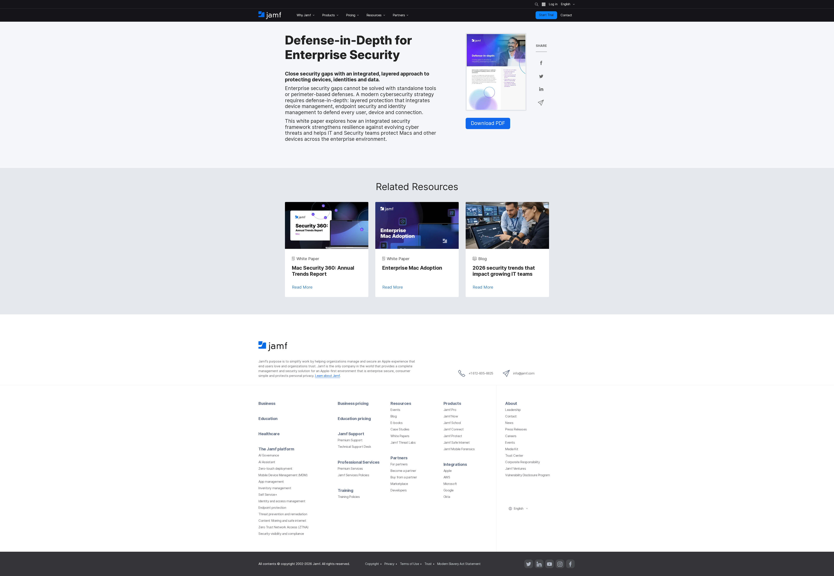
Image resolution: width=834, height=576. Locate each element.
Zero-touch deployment (275, 469)
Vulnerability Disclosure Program (527, 475)
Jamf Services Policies (353, 475)
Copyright (372, 564)
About (511, 403)
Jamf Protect (452, 436)
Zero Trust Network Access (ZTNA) (283, 527)
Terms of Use (409, 564)
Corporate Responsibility (522, 462)
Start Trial (546, 15)
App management (271, 482)
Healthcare (269, 433)
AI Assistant (266, 462)
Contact (511, 416)
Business (266, 403)
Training (345, 490)
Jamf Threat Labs (403, 443)
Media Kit (511, 449)
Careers (510, 436)
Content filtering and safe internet (282, 521)
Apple (447, 471)
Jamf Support (351, 433)
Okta (446, 497)
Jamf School (452, 423)
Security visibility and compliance (281, 534)
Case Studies (400, 429)
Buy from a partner (404, 477)
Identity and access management (281, 501)
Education (268, 418)
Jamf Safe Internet (456, 443)
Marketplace (399, 484)
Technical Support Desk (354, 447)
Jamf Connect (453, 429)
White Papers (400, 436)
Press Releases (516, 429)
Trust (428, 564)
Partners (399, 457)
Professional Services (358, 462)
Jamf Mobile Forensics (459, 449)
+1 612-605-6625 (481, 373)
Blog (394, 416)
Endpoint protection (272, 508)
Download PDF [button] (488, 123)
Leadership (513, 410)
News (509, 423)
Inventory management (274, 488)
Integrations (455, 464)
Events (395, 410)
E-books (396, 423)
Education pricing (354, 418)
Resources (401, 403)
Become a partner (403, 471)
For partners (399, 464)
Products (452, 403)
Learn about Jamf (327, 376)
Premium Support (350, 440)
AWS (446, 477)
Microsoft (450, 484)
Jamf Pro (449, 410)
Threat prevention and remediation (282, 514)
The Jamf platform (276, 448)
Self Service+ (267, 495)
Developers (399, 490)
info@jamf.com (523, 373)
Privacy (389, 564)
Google (448, 490)
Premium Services (350, 469)
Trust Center (514, 456)
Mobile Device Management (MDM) (283, 475)
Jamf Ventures (515, 469)
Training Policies (349, 497)
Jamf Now (450, 416)
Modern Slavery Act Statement (458, 564)
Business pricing (353, 403)
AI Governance (268, 455)
